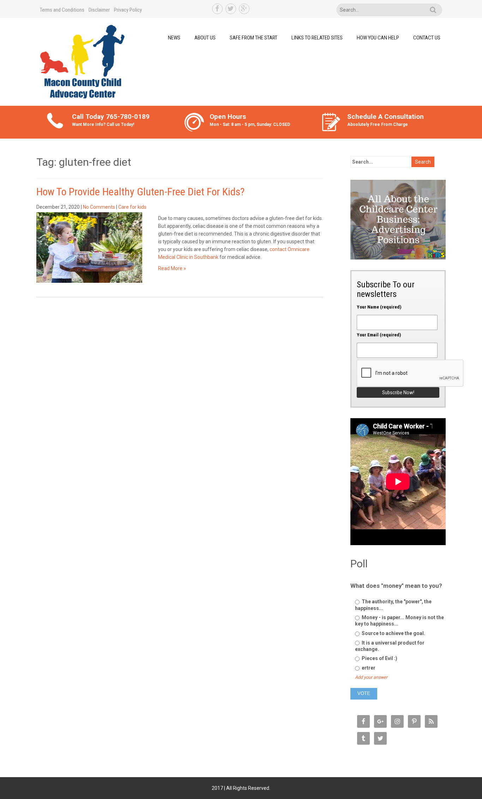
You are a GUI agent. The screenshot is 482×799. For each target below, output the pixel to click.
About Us (205, 38)
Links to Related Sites (317, 38)
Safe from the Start (253, 38)
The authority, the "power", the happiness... (393, 605)
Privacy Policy (128, 10)
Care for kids (132, 207)
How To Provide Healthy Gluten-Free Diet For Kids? (140, 191)
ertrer (368, 668)
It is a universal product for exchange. (389, 646)
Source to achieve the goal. (393, 633)
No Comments (99, 207)
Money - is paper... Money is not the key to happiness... (399, 621)
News (174, 38)
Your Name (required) (379, 307)
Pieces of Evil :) (379, 658)
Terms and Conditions (62, 10)
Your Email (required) (379, 334)
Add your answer (371, 677)
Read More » (172, 268)
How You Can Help (378, 38)
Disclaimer (99, 10)
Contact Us (426, 38)
